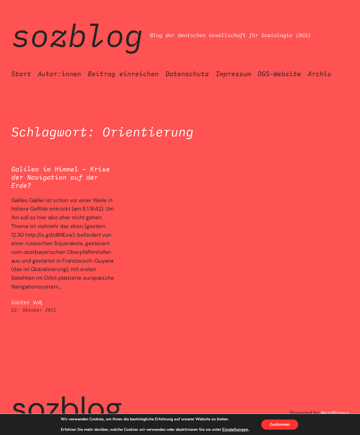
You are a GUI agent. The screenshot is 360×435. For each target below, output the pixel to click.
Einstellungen (235, 429)
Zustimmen (280, 424)
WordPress (335, 412)
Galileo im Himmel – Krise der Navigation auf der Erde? (60, 177)
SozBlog (77, 35)
